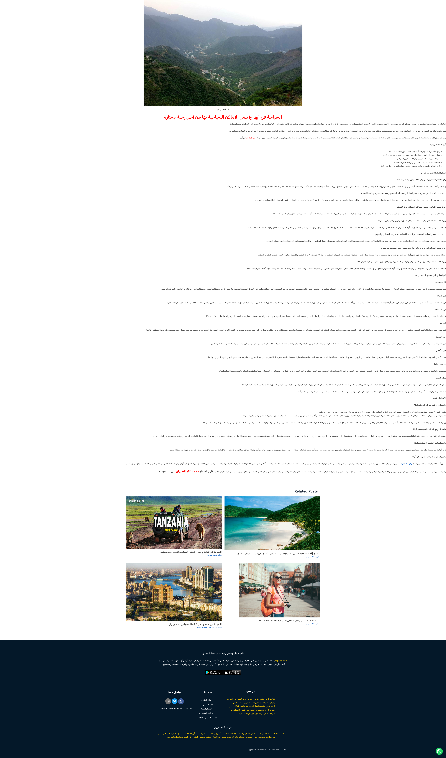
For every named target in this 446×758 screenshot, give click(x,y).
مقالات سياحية (310, 557)
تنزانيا (220, 555)
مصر (209, 627)
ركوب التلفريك (406, 463)
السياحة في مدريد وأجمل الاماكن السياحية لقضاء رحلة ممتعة (289, 620)
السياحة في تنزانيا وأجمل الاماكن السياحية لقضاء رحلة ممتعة (191, 552)
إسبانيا (318, 624)
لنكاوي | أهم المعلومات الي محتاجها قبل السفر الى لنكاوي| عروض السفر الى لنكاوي (278, 553)
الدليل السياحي (217, 627)
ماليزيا (318, 557)
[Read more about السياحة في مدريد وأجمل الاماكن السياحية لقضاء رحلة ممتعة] (279, 590)
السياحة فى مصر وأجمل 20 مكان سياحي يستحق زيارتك (194, 624)
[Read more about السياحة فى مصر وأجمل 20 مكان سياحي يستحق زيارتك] (174, 592)
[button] (439, 751)
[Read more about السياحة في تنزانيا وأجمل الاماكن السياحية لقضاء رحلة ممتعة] (174, 522)
